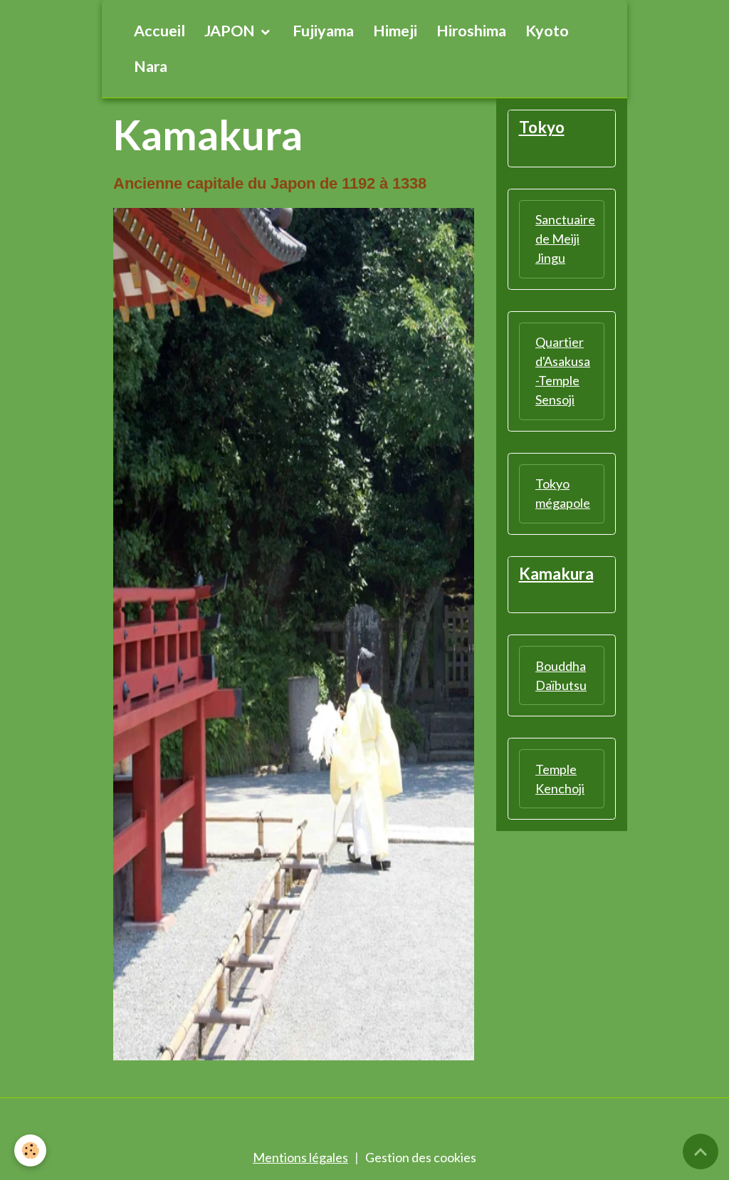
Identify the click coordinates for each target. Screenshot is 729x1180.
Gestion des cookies (420, 1157)
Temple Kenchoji (559, 778)
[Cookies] (30, 1150)
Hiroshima (471, 30)
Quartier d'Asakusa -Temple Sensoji (562, 370)
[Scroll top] (700, 1151)
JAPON (231, 30)
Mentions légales (300, 1157)
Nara (150, 66)
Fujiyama (323, 30)
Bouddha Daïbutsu (561, 675)
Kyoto (547, 30)
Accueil (159, 30)
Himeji (395, 30)
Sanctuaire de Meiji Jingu (565, 239)
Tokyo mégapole (562, 493)
